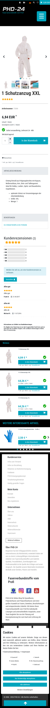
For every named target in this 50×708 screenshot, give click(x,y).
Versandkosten (19, 162)
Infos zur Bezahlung (15, 465)
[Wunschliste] (37, 2)
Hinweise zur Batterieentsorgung (19, 469)
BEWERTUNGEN (9, 217)
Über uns (11, 512)
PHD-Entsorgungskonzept (17, 476)
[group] (9, 356)
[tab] (25, 171)
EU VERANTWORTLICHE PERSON (15, 225)
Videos (10, 515)
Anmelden (11, 497)
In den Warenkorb (29, 140)
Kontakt (10, 494)
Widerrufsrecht (13, 526)
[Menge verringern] (10, 142)
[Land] (30, 2)
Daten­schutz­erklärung (12, 652)
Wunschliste (8, 158)
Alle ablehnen (25, 685)
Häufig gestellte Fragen (16, 483)
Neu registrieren (13, 501)
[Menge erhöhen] (10, 139)
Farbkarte (11, 472)
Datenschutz (12, 522)
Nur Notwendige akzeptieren (25, 678)
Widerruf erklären (14, 540)
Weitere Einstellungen (25, 690)
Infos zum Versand (14, 462)
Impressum (12, 533)
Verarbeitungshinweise (16, 480)
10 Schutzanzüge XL (24, 398)
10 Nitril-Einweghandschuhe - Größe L (29, 429)
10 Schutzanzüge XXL (24, 372)
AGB (9, 519)
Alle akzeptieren (25, 672)
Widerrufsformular (14, 530)
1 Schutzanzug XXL (23, 349)
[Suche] (34, 2)
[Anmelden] (20, 2)
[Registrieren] (24, 2)
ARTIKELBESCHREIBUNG (12, 171)
